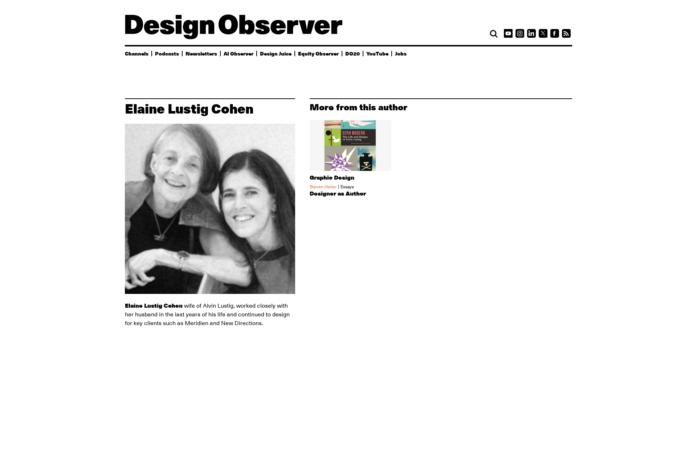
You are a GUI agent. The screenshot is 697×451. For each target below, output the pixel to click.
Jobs (401, 53)
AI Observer (238, 53)
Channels (136, 53)
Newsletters (201, 53)
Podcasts (167, 53)
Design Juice (276, 53)
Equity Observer (318, 53)
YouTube (377, 53)
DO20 (352, 53)
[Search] (493, 33)
